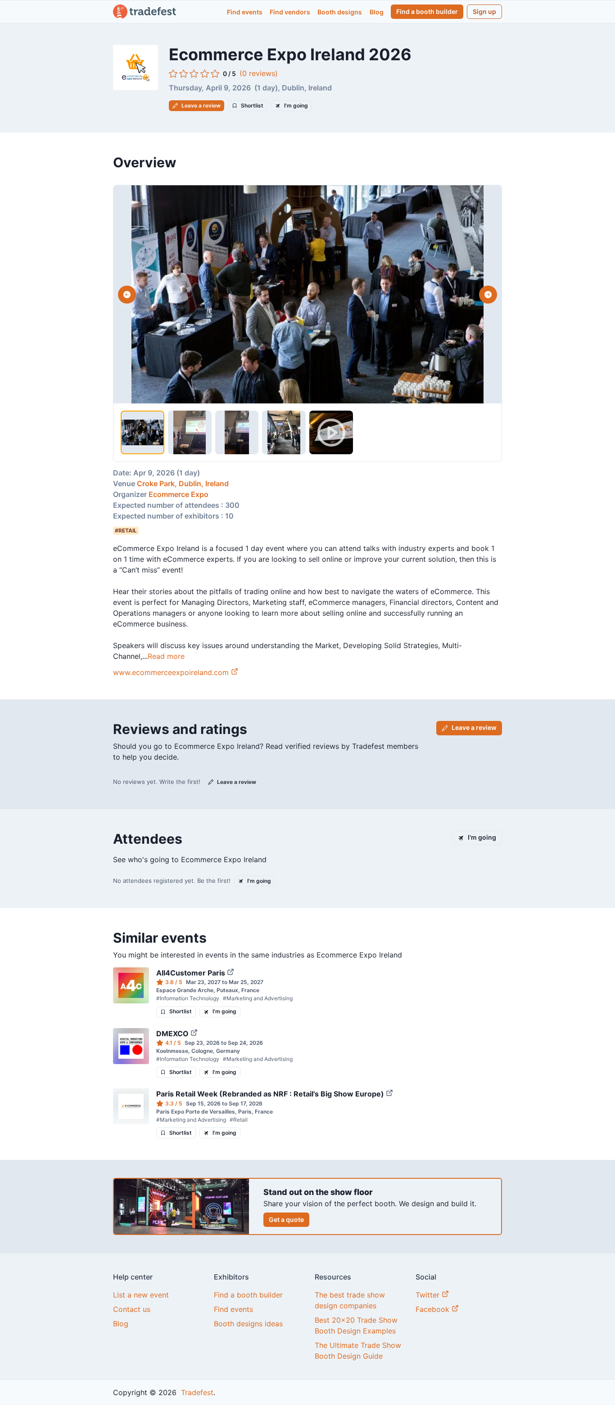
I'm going (296, 105)
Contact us (131, 1309)
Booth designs (339, 12)
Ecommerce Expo (178, 494)
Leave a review (201, 105)
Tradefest (196, 1392)
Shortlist (252, 105)
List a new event (141, 1294)
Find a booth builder (427, 11)
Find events (244, 12)
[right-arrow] (488, 295)
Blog (377, 12)
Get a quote (286, 1219)
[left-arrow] (127, 295)
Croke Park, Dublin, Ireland (183, 483)
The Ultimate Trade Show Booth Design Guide (358, 1350)
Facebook (434, 1309)
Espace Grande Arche (184, 990)
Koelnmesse (172, 1050)
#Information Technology (187, 998)
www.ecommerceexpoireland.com (171, 672)
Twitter (429, 1294)
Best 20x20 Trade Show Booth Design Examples (356, 1325)
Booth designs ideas (248, 1323)
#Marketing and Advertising (258, 998)
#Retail (239, 1119)
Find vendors (290, 12)
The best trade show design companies (350, 1300)
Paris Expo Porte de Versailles (195, 1111)
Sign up (484, 11)
